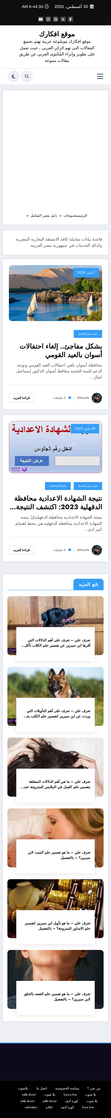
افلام (49, 1107)
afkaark (83, 398)
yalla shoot (29, 1094)
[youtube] (41, 19)
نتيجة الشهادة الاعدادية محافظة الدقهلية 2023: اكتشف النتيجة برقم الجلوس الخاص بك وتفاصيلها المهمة (58, 503)
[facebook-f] (70, 19)
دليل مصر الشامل (88, 334)
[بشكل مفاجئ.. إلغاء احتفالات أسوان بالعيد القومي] (55, 292)
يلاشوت (23, 1088)
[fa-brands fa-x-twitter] (63, 19)
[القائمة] (100, 76)
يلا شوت (90, 1094)
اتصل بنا (41, 1088)
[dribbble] (55, 19)
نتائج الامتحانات (58, 486)
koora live (70, 1094)
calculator (31, 1107)
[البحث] (27, 76)
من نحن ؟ (93, 1088)
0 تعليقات (59, 398)
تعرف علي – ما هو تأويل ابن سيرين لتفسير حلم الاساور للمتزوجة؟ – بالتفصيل (57, 926)
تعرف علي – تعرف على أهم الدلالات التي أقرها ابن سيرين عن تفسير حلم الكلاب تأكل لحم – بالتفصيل (57, 643)
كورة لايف (71, 1101)
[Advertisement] (55, 154)
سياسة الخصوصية (67, 1088)
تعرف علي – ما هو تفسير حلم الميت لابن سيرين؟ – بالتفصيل (59, 855)
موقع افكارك (57, 34)
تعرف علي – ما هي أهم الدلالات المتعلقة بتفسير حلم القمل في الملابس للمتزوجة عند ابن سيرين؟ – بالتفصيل (57, 784)
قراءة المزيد (21, 398)
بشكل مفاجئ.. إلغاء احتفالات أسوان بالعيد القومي (61, 350)
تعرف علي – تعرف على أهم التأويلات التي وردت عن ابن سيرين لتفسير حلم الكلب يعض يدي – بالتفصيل (56, 713)
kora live (88, 1107)
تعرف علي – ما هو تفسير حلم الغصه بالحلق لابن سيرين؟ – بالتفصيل (57, 997)
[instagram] (48, 19)
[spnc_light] (14, 76)
